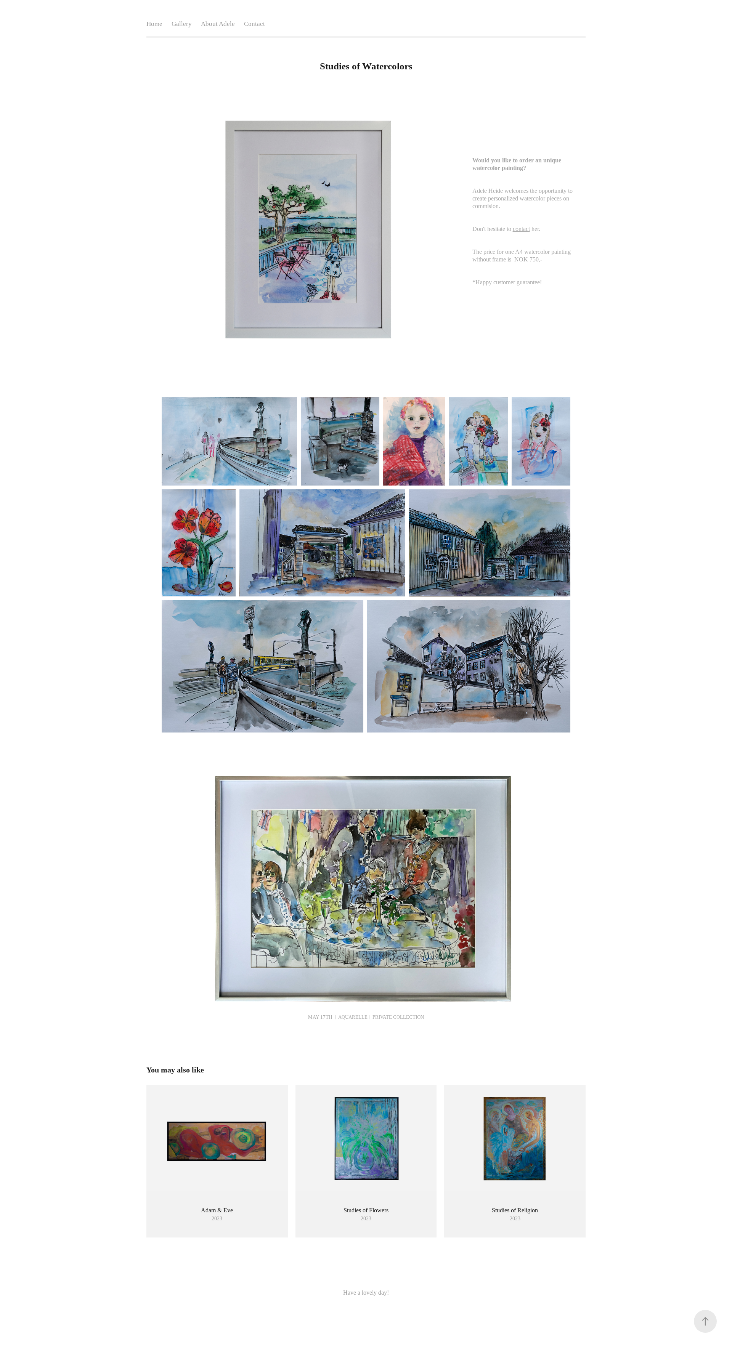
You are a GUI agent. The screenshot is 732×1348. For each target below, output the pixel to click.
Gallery (182, 23)
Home (154, 23)
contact (521, 229)
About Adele (218, 23)
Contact (254, 23)
